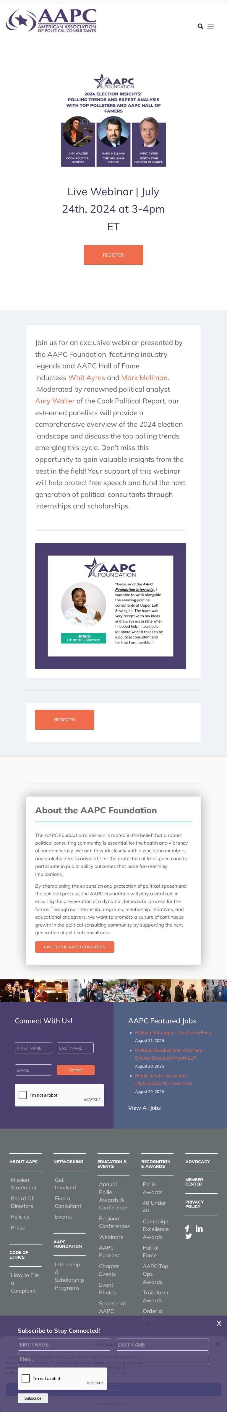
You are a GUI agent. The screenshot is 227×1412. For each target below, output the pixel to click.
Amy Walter (55, 400)
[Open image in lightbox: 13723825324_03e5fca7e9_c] (27, 995)
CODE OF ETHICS (18, 1255)
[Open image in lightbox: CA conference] (164, 995)
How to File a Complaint (25, 1283)
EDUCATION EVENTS (112, 1164)
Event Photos (107, 1288)
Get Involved (65, 1183)
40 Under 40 (154, 1206)
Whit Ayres (86, 377)
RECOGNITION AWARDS (156, 1164)
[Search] (197, 26)
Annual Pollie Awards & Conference (113, 1196)
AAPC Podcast (109, 1251)
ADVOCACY (197, 1161)
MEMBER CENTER (194, 1182)
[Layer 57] (51, 20)
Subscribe (32, 1398)
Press (18, 1227)
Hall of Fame (151, 1251)
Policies (20, 1216)
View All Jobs (144, 1107)
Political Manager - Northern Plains (173, 1032)
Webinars (111, 1237)
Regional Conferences (114, 1222)
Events (63, 1216)
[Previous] (13, 990)
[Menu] (210, 26)
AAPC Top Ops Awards (155, 1274)
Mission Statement (24, 1183)
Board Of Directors (22, 1202)
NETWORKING (68, 1161)
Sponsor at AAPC (112, 1307)
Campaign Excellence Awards (156, 1229)
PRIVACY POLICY (194, 1204)
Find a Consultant (68, 1202)
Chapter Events (109, 1270)
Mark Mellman (144, 377)
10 (135, 996)
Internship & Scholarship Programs (69, 1276)
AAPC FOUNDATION (67, 1244)
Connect (76, 1070)
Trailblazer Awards (156, 1296)
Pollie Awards (153, 1188)
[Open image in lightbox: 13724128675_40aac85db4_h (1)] (61, 995)
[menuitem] (197, 26)
